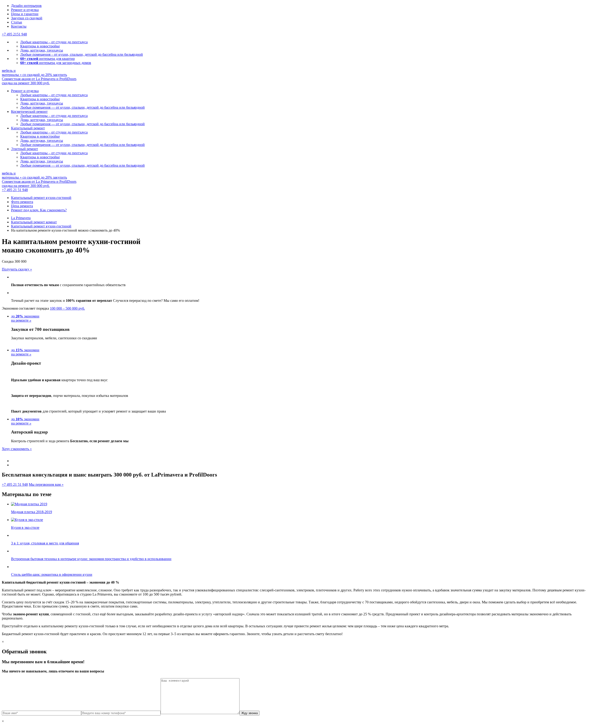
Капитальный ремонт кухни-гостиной (41, 198)
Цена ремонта (22, 206)
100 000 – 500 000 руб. (67, 308)
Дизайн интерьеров (26, 6)
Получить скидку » (17, 269)
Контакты (18, 26)
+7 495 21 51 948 (15, 190)
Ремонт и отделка (25, 10)
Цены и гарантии (24, 14)
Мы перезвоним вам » (46, 484)
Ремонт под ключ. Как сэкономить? (39, 210)
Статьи (16, 22)
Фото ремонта (22, 202)
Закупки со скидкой (26, 18)
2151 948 (14, 34)
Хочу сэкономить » (17, 449)
